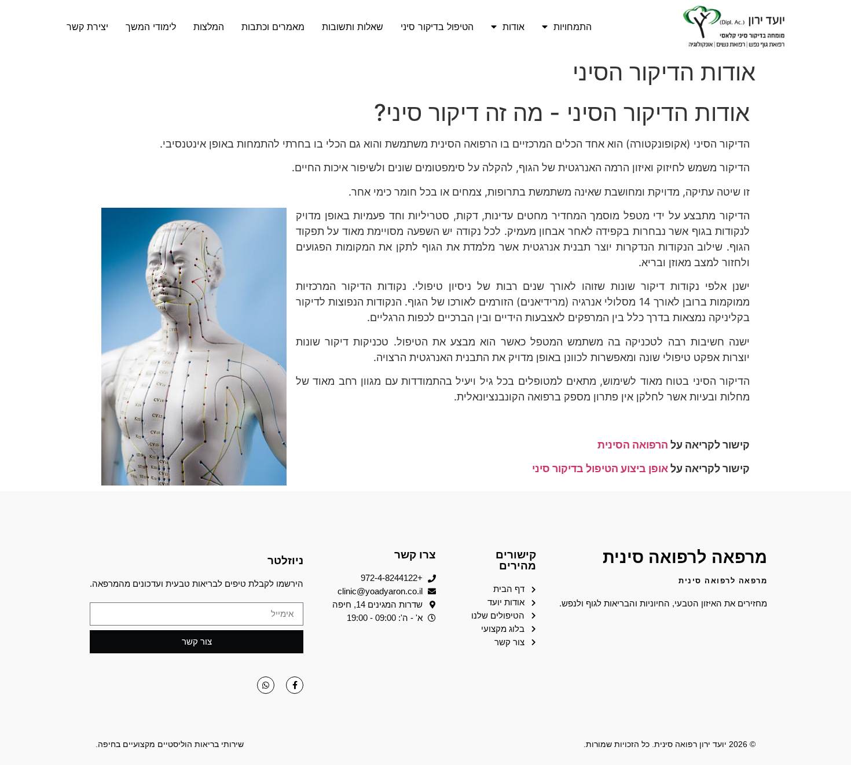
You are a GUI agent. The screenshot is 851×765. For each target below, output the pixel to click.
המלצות (208, 26)
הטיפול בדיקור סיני (437, 26)
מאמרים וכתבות (273, 26)
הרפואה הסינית (632, 445)
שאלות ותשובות (352, 26)
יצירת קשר (87, 26)
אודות (513, 26)
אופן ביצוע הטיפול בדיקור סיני (599, 468)
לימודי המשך (151, 26)
